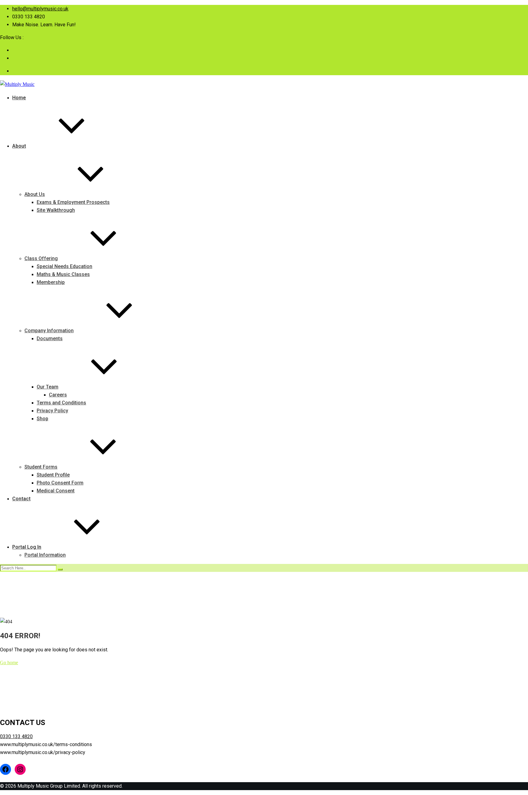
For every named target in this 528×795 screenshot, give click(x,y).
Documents (50, 338)
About (19, 146)
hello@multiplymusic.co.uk (40, 9)
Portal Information (45, 555)
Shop (42, 418)
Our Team (47, 387)
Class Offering (41, 258)
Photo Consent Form (60, 483)
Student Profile (53, 475)
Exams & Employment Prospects (73, 202)
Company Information (49, 330)
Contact (21, 499)
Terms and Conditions (61, 403)
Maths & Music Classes (63, 274)
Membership (51, 282)
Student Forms (40, 467)
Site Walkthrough (56, 210)
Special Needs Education (64, 266)
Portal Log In (26, 547)
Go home (9, 662)
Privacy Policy (52, 411)
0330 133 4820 (16, 736)
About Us (34, 194)
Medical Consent (56, 491)
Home (19, 98)
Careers (58, 395)
